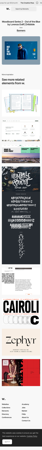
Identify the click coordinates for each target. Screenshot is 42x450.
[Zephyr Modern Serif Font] (21, 342)
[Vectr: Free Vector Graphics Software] (21, 103)
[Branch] (21, 130)
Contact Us (26, 421)
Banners (21, 30)
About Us (25, 417)
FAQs (24, 414)
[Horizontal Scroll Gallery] (21, 372)
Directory (5, 414)
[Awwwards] (8, 9)
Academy (25, 404)
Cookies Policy (32, 436)
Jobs (23, 408)
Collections (6, 408)
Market (24, 411)
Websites (5, 404)
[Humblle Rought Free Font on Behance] (21, 215)
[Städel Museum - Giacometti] (21, 281)
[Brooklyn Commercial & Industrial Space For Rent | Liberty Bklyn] (21, 154)
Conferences (7, 417)
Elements (5, 411)
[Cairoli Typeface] (21, 311)
